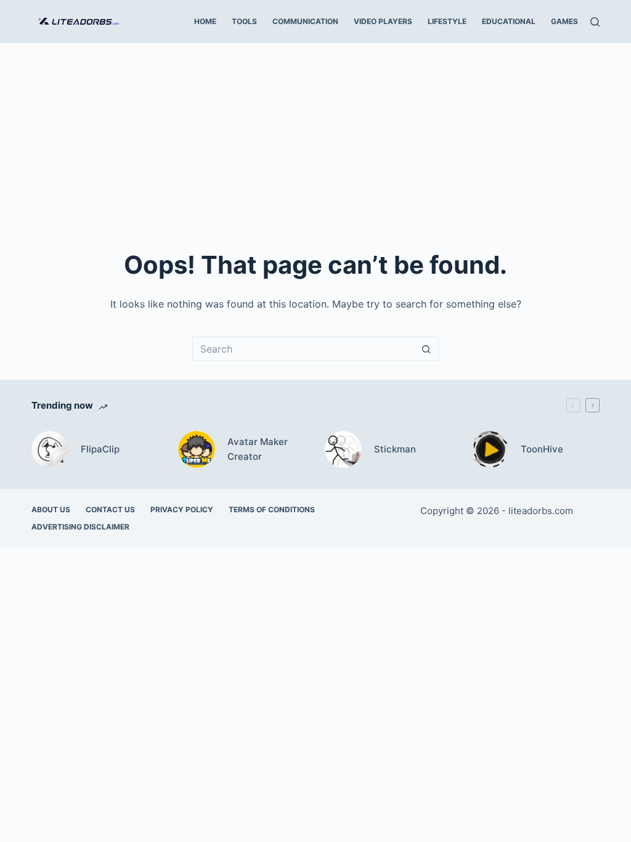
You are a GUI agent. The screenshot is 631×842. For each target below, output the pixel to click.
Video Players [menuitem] (383, 21)
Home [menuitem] (205, 21)
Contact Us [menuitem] (110, 509)
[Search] (595, 22)
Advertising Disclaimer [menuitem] (80, 526)
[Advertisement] (315, 135)
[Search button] (426, 349)
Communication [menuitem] (305, 21)
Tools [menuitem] (244, 21)
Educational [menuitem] (508, 21)
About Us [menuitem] (50, 509)
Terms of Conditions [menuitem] (272, 509)
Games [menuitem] (564, 21)
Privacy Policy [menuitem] (181, 509)
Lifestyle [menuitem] (447, 21)
